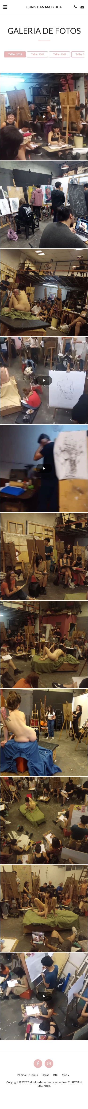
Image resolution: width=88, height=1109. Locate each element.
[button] (5, 6)
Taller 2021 (59, 54)
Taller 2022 (37, 54)
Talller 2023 (15, 54)
